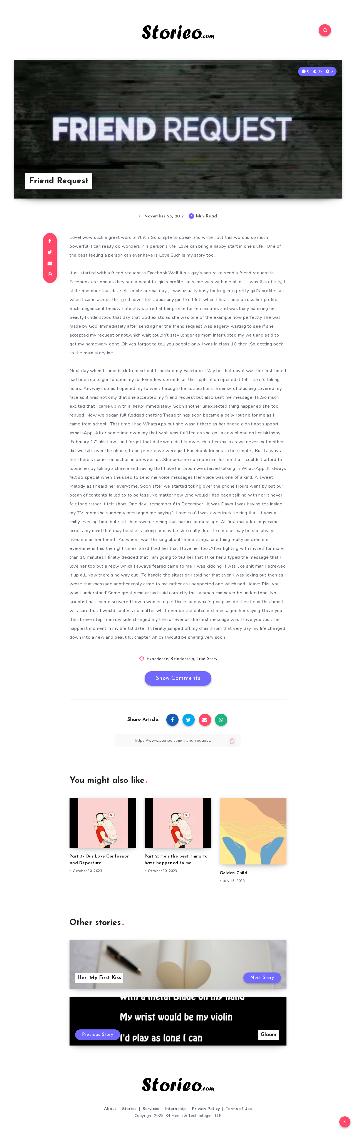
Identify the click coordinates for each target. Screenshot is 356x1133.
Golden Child (233, 873)
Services (150, 1108)
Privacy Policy (206, 1108)
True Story (207, 659)
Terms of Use (239, 1108)
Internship (175, 1108)
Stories (129, 1108)
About (110, 1108)
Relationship (182, 659)
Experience (157, 659)
